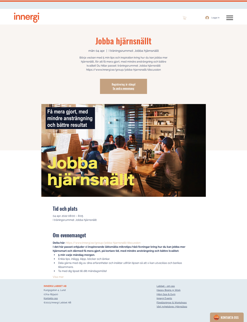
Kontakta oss (51, 298)
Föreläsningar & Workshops (172, 302)
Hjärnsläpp (181, 306)
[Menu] (229, 18)
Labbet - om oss (166, 286)
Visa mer (58, 276)
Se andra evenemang (123, 88)
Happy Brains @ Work (168, 290)
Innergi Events (164, 298)
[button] (185, 17)
